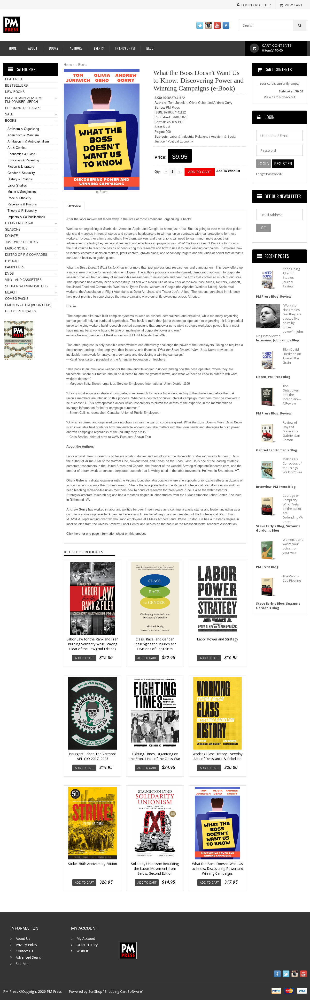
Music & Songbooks (22, 192)
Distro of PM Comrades (26, 254)
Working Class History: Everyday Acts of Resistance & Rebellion (217, 756)
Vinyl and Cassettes (23, 280)
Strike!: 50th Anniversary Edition (92, 863)
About (32, 48)
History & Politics (20, 179)
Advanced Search (29, 957)
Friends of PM (125, 48)
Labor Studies (17, 185)
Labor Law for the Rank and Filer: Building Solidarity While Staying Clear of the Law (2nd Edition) (92, 644)
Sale (9, 114)
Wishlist (82, 951)
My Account (86, 938)
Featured (13, 79)
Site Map (23, 964)
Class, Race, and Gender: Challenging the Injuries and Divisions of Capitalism (155, 644)
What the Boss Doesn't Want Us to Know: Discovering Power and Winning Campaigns (217, 868)
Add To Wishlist (228, 171)
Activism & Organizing (23, 129)
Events (99, 48)
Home (12, 48)
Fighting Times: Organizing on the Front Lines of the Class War (155, 756)
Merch (10, 292)
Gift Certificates (20, 311)
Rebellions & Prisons (22, 204)
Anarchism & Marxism (23, 135)
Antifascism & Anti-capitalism (28, 141)
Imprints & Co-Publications (26, 217)
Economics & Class (21, 154)
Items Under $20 (19, 223)
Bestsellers (16, 85)
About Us (23, 938)
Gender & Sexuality (21, 173)
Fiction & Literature (21, 166)
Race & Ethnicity (19, 198)
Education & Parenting (23, 160)
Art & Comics (17, 148)
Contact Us (24, 951)
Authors (76, 48)
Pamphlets (14, 267)
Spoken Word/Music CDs (26, 286)
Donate (11, 236)
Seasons (13, 229)
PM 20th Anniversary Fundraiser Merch (23, 100)
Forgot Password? (269, 174)
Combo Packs (17, 299)
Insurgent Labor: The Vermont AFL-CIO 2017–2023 (92, 756)
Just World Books (21, 242)
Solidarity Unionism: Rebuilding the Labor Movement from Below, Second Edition (155, 868)
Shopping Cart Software (123, 991)
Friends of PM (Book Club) (28, 305)
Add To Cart (84, 658)
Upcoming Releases (22, 108)
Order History (87, 945)
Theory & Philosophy (22, 210)
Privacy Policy (26, 945)
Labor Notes (16, 248)
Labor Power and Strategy (217, 639)
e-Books (81, 65)
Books (53, 48)
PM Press (54, 991)
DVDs (9, 273)
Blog (150, 48)
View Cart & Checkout (279, 97)
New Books (15, 92)
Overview (74, 206)
